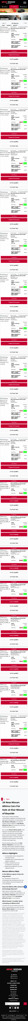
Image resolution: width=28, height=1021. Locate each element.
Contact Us (4, 1015)
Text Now (14, 51)
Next (7, 799)
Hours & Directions (13, 983)
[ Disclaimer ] (24, 14)
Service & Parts (13, 998)
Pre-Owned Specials (13, 995)
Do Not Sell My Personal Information (15, 1017)
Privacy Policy (20, 1015)
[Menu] (24, 3)
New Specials (13, 994)
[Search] (25, 1003)
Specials (13, 997)
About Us (13, 981)
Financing (13, 985)
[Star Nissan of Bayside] (8, 2)
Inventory (13, 989)
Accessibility (11, 1015)
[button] (25, 886)
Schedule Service (13, 1000)
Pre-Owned (13, 993)
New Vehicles (13, 991)
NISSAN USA (13, 987)
